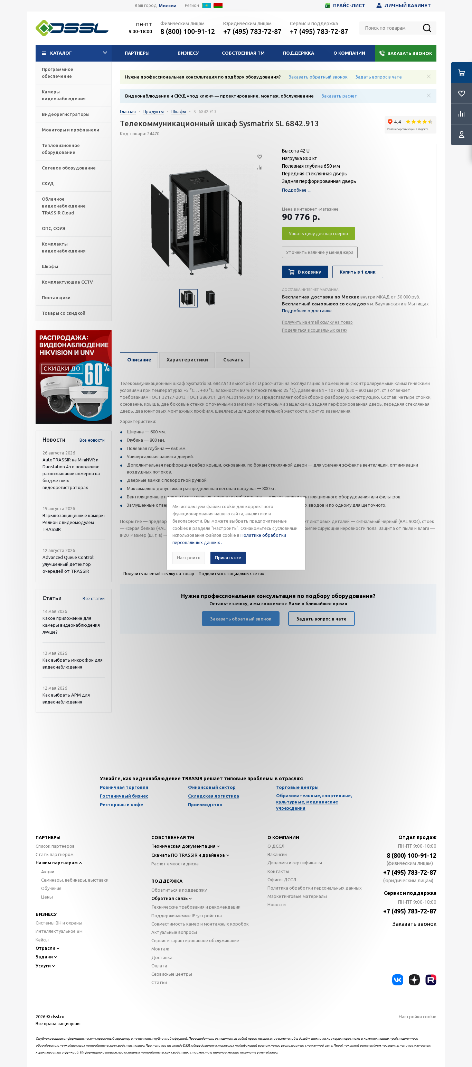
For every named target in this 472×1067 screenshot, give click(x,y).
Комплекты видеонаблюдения (64, 247)
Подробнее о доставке (307, 310)
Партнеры (137, 52)
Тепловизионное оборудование (61, 149)
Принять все (228, 557)
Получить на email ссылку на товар (317, 322)
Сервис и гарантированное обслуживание (195, 940)
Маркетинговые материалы (297, 896)
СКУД (48, 183)
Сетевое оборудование (69, 167)
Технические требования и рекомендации (195, 906)
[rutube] (430, 979)
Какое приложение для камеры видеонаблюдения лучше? (71, 625)
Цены (47, 896)
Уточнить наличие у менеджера (319, 252)
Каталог (61, 52)
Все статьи (94, 598)
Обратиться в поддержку (179, 889)
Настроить (188, 557)
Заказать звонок (410, 53)
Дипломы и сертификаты (294, 862)
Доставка (161, 957)
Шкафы (50, 266)
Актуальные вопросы (174, 932)
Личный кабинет (408, 5)
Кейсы (42, 939)
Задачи (44, 956)
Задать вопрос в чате (379, 76)
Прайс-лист (349, 5)
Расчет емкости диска (175, 863)
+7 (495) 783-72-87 (252, 31)
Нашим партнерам (57, 862)
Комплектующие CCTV (67, 281)
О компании (349, 52)
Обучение (51, 888)
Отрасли (45, 948)
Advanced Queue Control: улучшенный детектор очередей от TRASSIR (68, 564)
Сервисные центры (171, 974)
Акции (47, 871)
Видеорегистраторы (65, 114)
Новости (276, 904)
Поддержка (298, 52)
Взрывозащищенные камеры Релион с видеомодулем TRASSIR (74, 522)
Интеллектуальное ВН (59, 931)
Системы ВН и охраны (59, 922)
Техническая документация (183, 846)
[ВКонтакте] (397, 979)
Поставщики (56, 297)
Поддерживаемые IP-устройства (186, 915)
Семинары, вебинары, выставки (74, 879)
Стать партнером (55, 854)
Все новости (92, 440)
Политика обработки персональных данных (314, 887)
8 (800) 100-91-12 (187, 31)
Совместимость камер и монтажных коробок (200, 923)
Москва (168, 5)
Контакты (278, 871)
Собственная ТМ (243, 52)
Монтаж (160, 948)
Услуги (43, 965)
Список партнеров (55, 846)
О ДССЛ (275, 846)
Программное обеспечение (57, 73)
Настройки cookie (417, 1016)
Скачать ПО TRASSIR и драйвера (188, 855)
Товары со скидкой (63, 313)
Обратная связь (169, 898)
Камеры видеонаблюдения (64, 95)
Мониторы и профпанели (70, 129)
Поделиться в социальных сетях (314, 330)
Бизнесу (188, 52)
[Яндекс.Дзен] (414, 979)
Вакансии (277, 854)
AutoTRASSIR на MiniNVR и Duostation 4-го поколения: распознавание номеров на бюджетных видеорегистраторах (71, 473)
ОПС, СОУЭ (53, 228)
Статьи (159, 982)
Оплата (159, 965)
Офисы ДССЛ (281, 879)
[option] (74, 377)
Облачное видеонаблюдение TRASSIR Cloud (64, 205)
